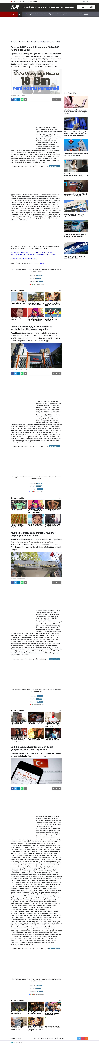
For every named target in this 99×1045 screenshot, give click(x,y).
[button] (53, 99)
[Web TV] (84, 1)
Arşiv (30, 1)
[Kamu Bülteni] (15, 7)
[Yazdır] (25, 99)
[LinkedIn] (18, 99)
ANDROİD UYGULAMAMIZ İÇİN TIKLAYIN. (24, 259)
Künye (42, 1038)
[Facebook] (12, 99)
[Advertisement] (49, 29)
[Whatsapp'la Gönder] (22, 99)
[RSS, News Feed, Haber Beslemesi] (86, 1038)
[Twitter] (15, 99)
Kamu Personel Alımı (67, 7)
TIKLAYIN (40, 275)
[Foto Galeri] (87, 1)
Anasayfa (36, 1038)
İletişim (47, 1038)
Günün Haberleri (23, 1)
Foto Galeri (26, 7)
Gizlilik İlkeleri (54, 1038)
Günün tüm (83, 14)
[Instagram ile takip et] (83, 1038)
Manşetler (16, 1)
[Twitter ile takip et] (79, 1038)
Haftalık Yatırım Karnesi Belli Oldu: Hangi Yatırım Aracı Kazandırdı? (45, 14)
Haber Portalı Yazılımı (18, 1042)
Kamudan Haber (43, 7)
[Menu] (79, 7)
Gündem (33, 7)
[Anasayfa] (11, 1)
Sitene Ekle (35, 1)
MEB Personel (54, 7)
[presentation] (16, 14)
